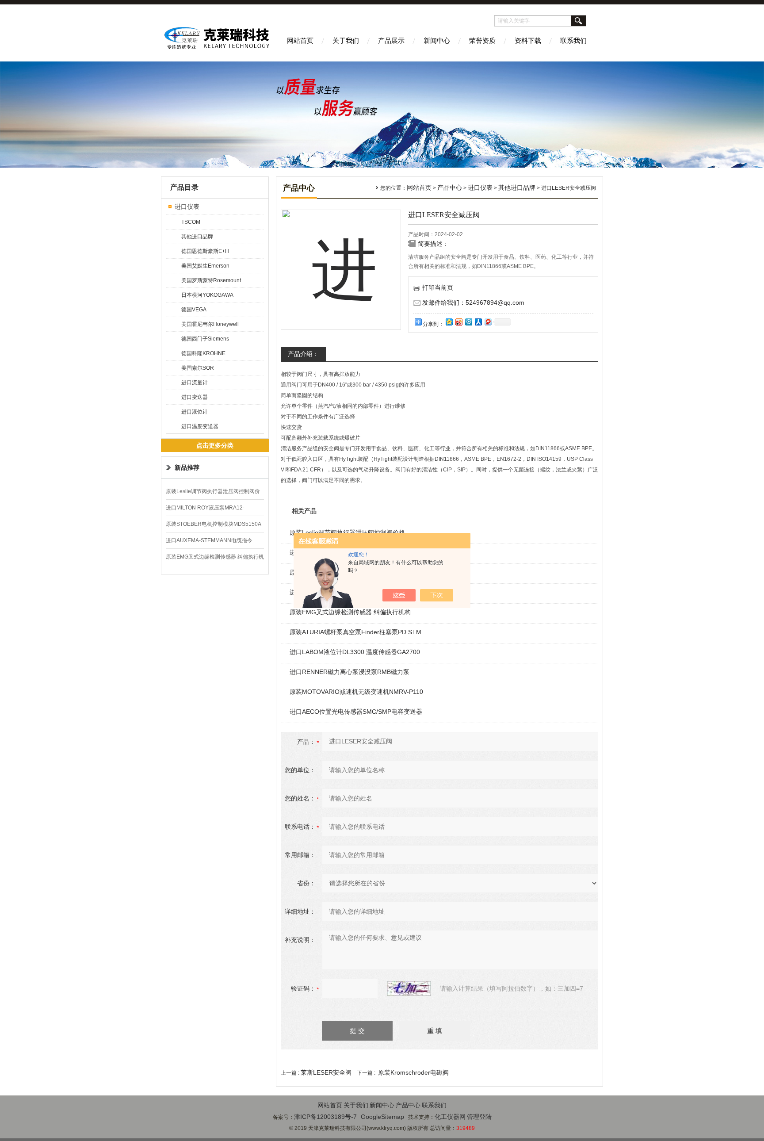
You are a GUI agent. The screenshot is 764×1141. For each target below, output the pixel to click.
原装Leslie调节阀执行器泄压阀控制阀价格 (347, 532)
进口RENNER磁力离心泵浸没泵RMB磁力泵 (349, 671)
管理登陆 (479, 1116)
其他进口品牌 (197, 237)
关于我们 (345, 40)
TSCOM (190, 222)
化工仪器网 (450, 1116)
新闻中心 (437, 40)
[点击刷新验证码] (409, 988)
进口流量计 (194, 382)
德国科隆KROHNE (203, 353)
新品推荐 (187, 467)
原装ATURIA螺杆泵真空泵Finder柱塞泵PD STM (355, 632)
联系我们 (573, 40)
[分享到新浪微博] (458, 321)
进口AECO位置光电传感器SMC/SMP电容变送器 (356, 711)
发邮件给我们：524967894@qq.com (473, 302)
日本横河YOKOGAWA (207, 295)
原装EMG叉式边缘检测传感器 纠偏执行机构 (350, 612)
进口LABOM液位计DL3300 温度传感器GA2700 (355, 651)
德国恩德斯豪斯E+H (205, 251)
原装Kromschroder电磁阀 (413, 1072)
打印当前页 (437, 287)
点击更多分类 (214, 445)
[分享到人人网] (478, 321)
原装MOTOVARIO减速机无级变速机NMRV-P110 (356, 691)
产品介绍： (303, 353)
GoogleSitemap (382, 1116)
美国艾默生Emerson (205, 266)
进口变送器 (194, 397)
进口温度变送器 (199, 426)
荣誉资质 (482, 40)
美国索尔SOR (197, 368)
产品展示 (391, 40)
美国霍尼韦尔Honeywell (210, 324)
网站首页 (300, 40)
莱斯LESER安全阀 (326, 1072)
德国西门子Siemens (205, 339)
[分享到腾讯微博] (468, 321)
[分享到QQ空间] (449, 321)
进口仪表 (187, 206)
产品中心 (449, 187)
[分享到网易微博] (488, 321)
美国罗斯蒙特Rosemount (211, 280)
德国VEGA (193, 309)
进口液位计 (194, 412)
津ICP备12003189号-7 (325, 1116)
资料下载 (528, 40)
